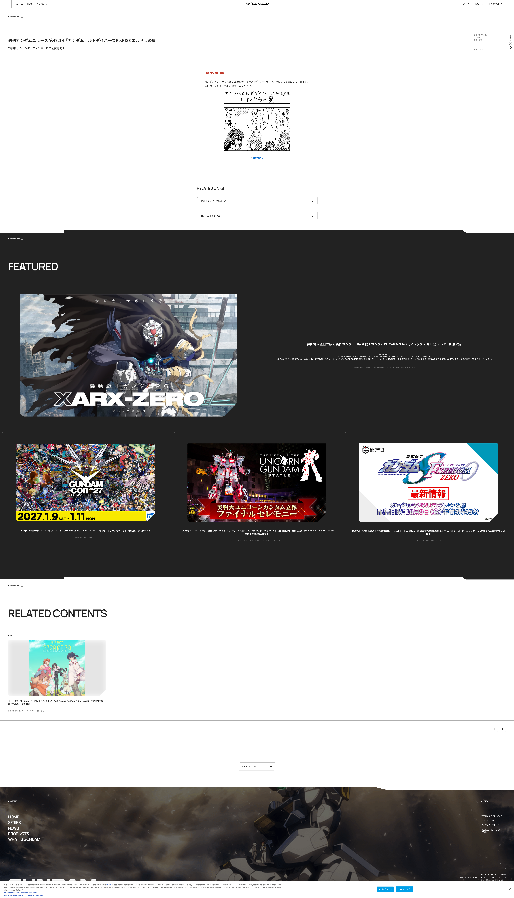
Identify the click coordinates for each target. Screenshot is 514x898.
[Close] (510, 889)
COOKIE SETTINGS (494, 831)
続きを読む (258, 157)
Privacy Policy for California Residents (20, 893)
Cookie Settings (385, 889)
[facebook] (510, 47)
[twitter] (510, 43)
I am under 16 (404, 889)
